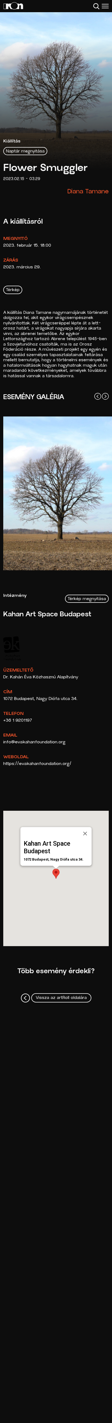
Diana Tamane (88, 191)
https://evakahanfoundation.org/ (37, 763)
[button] (56, 874)
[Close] (85, 833)
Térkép (13, 290)
